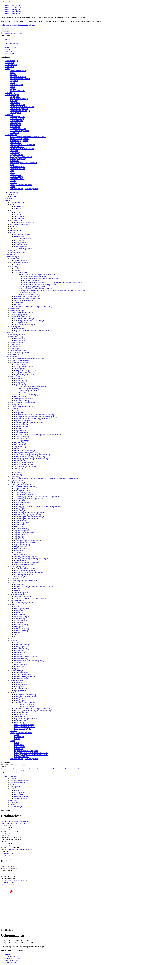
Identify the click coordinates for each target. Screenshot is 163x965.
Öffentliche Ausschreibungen (20, 111)
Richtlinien (18, 212)
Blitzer (16, 743)
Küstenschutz (19, 737)
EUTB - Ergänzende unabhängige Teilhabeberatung (32, 711)
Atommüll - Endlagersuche (19, 139)
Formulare (77, 769)
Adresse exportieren (8, 833)
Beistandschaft (19, 505)
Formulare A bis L (20, 339)
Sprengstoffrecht (20, 691)
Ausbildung (14, 101)
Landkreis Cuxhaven (8, 866)
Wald (16, 637)
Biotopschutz (18, 611)
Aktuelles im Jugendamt (22, 493)
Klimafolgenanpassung (18, 159)
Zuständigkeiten (19, 369)
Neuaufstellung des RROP (28, 391)
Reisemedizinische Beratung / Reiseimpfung (29, 457)
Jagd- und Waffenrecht (22, 689)
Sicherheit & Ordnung (17, 179)
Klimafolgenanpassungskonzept (25, 571)
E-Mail (16, 791)
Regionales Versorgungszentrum (25, 719)
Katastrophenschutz (21, 685)
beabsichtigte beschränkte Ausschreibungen (29, 321)
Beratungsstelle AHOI (22, 491)
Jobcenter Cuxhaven (21, 717)
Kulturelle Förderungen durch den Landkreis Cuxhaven (33, 587)
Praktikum (17, 305)
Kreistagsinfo (58, 769)
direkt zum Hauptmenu (13, 10)
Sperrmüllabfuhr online (18, 129)
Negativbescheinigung (22, 545)
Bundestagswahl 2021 (26, 249)
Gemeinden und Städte (18, 71)
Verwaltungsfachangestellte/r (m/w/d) (32, 287)
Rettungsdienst (19, 687)
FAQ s (21, 471)
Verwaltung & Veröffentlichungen (12, 94)
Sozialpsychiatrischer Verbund (24, 465)
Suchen (12, 805)
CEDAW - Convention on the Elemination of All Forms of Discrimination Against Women (46, 479)
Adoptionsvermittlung (21, 489)
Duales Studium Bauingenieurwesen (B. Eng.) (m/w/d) (38, 285)
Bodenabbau (18, 613)
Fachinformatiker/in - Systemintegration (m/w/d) (35, 289)
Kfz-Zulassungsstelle (12, 958)
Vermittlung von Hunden (23, 597)
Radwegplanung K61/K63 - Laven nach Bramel (31, 755)
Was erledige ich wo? (17, 117)
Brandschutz (18, 683)
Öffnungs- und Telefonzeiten (24, 367)
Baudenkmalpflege (20, 381)
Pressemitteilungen (16, 85)
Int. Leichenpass (20, 445)
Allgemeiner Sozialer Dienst (24, 495)
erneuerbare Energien (21, 617)
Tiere (16, 635)
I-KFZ (7, 45)
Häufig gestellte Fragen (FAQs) (25, 371)
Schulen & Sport (15, 175)
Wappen (13, 89)
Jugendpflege (19, 537)
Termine (17, 271)
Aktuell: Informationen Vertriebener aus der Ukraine (28, 137)
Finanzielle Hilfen (20, 715)
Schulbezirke (18, 655)
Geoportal (17, 208)
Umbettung (18, 475)
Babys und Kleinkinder (22, 503)
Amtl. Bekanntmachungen (19, 99)
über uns (17, 607)
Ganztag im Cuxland (17, 147)
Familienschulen (20, 521)
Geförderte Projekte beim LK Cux (22, 107)
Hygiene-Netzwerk (16, 155)
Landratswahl (19, 241)
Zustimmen (5, 31)
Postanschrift (18, 795)
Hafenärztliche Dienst (21, 427)
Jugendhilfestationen (21, 535)
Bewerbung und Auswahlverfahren (26, 297)
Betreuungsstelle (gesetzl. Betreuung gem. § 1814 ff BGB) (34, 419)
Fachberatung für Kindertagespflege (26, 519)
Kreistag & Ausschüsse (18, 77)
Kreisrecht (13, 75)
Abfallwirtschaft (15, 125)
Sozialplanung (19, 723)
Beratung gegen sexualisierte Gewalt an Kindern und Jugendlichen (37, 507)
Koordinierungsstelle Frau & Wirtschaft (23, 163)
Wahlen (12, 87)
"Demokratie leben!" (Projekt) (24, 703)
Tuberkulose (18, 473)
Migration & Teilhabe (17, 169)
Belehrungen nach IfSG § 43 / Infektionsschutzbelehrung (34, 415)
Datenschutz (9, 53)
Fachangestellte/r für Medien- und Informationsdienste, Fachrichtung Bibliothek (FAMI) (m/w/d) (52, 291)
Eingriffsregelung (20, 615)
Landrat (12, 83)
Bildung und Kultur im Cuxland (25, 697)
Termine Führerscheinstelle (19, 781)
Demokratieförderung (21, 645)
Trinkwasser (18, 469)
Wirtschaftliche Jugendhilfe (23, 565)
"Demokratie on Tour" (26, 705)
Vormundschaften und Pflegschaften (26, 563)
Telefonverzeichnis (16, 121)
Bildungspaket (19, 699)
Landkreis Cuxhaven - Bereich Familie (14, 823)
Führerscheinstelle (11, 960)
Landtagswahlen (20, 243)
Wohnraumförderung (21, 401)
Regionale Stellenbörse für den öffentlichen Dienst (31, 331)
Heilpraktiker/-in (20, 431)
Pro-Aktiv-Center (20, 549)
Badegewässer (19, 413)
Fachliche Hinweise (21, 713)
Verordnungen (19, 216)
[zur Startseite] (11, 33)
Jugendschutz (19, 539)
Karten (12, 73)
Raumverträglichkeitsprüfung (29, 389)
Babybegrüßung (20, 501)
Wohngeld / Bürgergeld (22, 729)
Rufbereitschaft (19, 551)
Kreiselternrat (19, 667)
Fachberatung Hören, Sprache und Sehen (28, 423)
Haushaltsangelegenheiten (19, 109)
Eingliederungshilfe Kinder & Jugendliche (29, 513)
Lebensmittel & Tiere (17, 167)
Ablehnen (5, 29)
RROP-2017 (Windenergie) (28, 395)
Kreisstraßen (18, 749)
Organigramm (15, 97)
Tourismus (13, 183)
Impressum (9, 51)
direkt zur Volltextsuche (13, 8)
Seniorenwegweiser (21, 679)
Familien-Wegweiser (21, 523)
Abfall (16, 735)
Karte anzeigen (6, 829)
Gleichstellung (15, 153)
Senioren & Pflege (16, 177)
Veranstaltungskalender (22, 593)
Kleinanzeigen (15, 127)
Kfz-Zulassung (19, 747)
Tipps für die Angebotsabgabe (24, 325)
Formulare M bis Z (20, 341)
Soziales (13, 181)
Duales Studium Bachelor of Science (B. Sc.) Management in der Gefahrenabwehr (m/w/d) (50, 283)
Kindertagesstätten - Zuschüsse (25, 543)
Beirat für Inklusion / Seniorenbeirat (22, 145)
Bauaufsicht (18, 379)
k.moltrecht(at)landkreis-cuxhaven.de (20, 849)
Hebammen (18, 429)
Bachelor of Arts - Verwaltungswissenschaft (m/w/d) (37, 275)
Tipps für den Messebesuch (23, 301)
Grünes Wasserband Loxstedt (24, 569)
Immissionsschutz (20, 397)
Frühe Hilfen (18, 527)
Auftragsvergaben (20, 323)
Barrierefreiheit (15, 103)
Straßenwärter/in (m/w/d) (27, 293)
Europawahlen (19, 236)
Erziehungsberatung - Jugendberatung (27, 515)
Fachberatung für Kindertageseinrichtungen (29, 517)
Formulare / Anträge (17, 119)
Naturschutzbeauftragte (22, 629)
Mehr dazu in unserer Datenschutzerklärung (18, 25)
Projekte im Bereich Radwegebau (26, 751)
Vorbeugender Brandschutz (23, 399)
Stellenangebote (15, 113)
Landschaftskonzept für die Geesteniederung (29, 573)
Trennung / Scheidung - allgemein (26, 557)
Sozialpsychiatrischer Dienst (24, 463)
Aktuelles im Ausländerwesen (11, 64)
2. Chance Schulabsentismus (20, 664)
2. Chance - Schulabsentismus (20, 554)
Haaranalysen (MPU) (21, 425)
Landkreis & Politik (9, 68)
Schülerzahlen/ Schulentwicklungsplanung (29, 661)
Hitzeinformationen (21, 433)
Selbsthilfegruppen (20, 721)
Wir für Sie (9, 115)
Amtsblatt (17, 265)
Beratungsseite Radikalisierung (25, 695)
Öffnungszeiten (10, 47)
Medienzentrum (19, 653)
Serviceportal (26, 769)
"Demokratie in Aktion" (27, 707)
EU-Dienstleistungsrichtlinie (19, 131)
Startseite (8, 39)
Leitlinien (17, 589)
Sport (16, 669)
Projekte (17, 633)
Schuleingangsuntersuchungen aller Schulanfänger (31, 459)
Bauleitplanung (19, 383)
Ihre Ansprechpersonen (22, 609)
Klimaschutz (14, 161)
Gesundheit (14, 151)
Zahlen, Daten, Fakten (17, 91)
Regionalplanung (20, 385)
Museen (17, 591)
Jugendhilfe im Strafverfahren (24, 533)
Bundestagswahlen (20, 247)
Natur (12, 171)
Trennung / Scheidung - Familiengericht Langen (31, 559)
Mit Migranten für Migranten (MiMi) (27, 453)
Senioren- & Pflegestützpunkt (24, 677)
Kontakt (8, 49)
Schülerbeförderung (21, 659)
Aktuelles (8, 41)
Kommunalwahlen (20, 245)
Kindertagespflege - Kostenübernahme (27, 541)
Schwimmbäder (19, 461)
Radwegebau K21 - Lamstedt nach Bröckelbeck (31, 753)
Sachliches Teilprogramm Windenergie (32, 387)
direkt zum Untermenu (13, 12)
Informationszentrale (21, 797)
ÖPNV (12, 173)
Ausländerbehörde (11, 956)
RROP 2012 (23, 393)
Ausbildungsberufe (20, 273)
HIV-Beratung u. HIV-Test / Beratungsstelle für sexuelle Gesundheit (38, 435)
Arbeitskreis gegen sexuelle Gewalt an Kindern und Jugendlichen (37, 497)
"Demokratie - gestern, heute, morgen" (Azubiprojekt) (33, 307)
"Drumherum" (19, 303)
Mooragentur (18, 627)
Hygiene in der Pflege (21, 437)
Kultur (12, 165)
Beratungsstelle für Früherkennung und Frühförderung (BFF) (35, 417)
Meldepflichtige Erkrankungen (25, 451)
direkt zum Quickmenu (13, 6)
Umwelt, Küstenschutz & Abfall (21, 185)
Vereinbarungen (19, 218)
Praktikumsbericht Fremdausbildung (35, 277)
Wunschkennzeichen (21, 757)
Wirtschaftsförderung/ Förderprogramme (24, 189)
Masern (16, 449)
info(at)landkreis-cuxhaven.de (17, 880)
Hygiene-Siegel (24, 441)
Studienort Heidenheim (31, 281)
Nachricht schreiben (8, 853)
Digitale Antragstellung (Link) (24, 375)
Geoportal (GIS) (15, 123)
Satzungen (18, 214)
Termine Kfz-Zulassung (18, 783)
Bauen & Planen (15, 143)
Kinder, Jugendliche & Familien (21, 157)
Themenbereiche (11, 135)
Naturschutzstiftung (21, 631)
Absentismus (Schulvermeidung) (25, 487)
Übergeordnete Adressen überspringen (14, 821)
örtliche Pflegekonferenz (22, 675)
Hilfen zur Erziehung (21, 529)
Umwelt (17, 739)
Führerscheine (19, 745)
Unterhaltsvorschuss (21, 561)
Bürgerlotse (14, 81)
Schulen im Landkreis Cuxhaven (25, 657)
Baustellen (49, 769)
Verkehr (12, 187)
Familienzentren (19, 525)
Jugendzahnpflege (20, 447)
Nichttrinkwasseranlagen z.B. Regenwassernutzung (32, 455)
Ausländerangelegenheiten (19, 141)
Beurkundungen (20, 511)
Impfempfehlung (20, 443)
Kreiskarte (17, 206)
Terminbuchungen (11, 43)
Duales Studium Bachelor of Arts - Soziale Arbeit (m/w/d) (39, 279)
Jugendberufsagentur (21, 531)
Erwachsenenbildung (21, 649)
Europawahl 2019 (25, 238)
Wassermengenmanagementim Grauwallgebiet (24, 576)
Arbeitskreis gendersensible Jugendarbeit (28, 499)
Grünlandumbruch (20, 621)
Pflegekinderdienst (20, 547)
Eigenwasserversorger (22, 421)
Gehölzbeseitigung (20, 619)
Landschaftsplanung (21, 625)
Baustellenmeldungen (17, 105)
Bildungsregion (19, 509)
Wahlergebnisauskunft (22, 234)
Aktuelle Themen (20, 365)
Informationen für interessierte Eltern (27, 299)
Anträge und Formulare (22, 373)
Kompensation (19, 623)
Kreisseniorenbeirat (21, 673)
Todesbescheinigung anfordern (25, 467)
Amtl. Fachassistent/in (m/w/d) (29, 295)
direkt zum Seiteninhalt (13, 14)
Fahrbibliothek (19, 585)
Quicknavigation (15, 771)
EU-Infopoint (14, 133)
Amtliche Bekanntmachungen (11, 769)
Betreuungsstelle (11, 962)
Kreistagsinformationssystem (20, 79)
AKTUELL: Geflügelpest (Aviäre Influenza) (30, 599)
